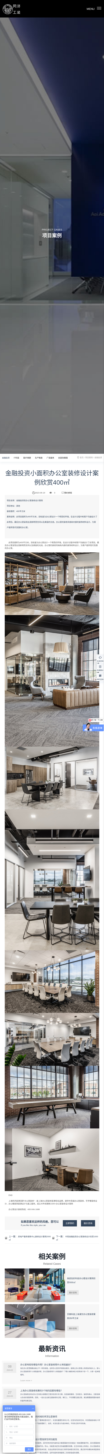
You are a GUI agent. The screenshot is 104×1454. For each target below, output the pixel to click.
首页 (82, 457)
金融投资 (6, 458)
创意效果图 (63, 458)
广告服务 (50, 458)
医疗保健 (27, 458)
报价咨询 (88, 1223)
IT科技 (16, 458)
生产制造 (39, 458)
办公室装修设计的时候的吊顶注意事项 (38, 1416)
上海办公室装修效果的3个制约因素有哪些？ (41, 1391)
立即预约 (70, 1223)
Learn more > (26, 1380)
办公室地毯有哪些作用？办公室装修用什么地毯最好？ (46, 1365)
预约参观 (68, 493)
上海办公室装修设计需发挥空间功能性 (38, 1439)
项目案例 (89, 457)
